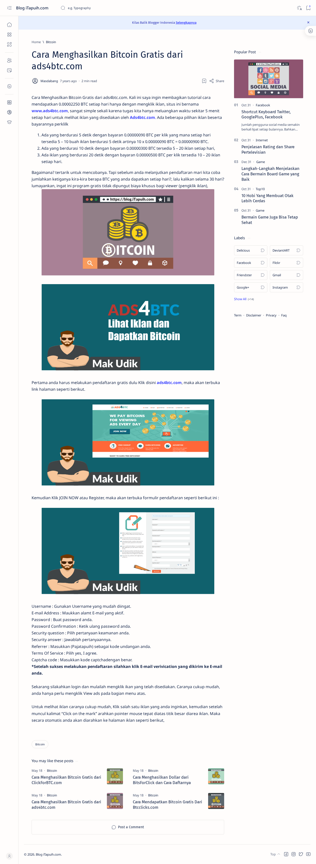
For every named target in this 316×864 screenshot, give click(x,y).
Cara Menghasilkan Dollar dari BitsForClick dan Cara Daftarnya (162, 780)
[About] (9, 60)
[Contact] (9, 70)
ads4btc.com (169, 382)
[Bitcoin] (40, 744)
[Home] (9, 25)
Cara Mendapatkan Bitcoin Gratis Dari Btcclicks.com (167, 804)
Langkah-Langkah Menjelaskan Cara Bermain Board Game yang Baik (270, 174)
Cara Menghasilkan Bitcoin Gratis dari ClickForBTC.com (66, 780)
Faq (284, 315)
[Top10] (260, 189)
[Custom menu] (9, 102)
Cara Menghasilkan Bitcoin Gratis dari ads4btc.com (66, 804)
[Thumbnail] (115, 776)
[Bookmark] (308, 8)
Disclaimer (253, 315)
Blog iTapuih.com (32, 8)
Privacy (271, 315)
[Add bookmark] (204, 80)
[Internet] (262, 140)
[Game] (260, 162)
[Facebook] (263, 105)
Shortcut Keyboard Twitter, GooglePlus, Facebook (266, 114)
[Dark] (299, 8)
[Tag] (52, 770)
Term (237, 315)
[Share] (216, 80)
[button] (244, 299)
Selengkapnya (186, 22)
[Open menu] (9, 8)
